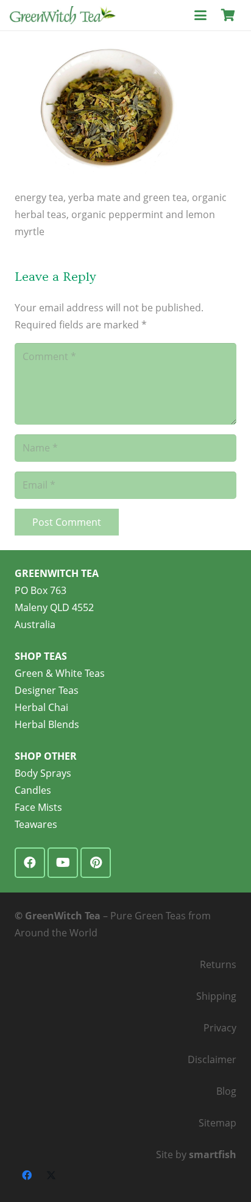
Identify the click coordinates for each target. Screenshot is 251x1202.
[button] (200, 15)
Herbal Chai (41, 707)
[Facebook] (30, 862)
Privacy (219, 1027)
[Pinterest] (95, 862)
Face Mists (38, 807)
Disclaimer (212, 1059)
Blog (226, 1091)
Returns (218, 964)
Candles (33, 790)
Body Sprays (43, 773)
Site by (196, 1154)
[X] (51, 1175)
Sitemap (217, 1123)
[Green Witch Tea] (63, 15)
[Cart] (227, 15)
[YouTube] (63, 862)
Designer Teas (47, 690)
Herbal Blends (47, 724)
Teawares (36, 824)
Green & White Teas (60, 673)
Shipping (216, 996)
